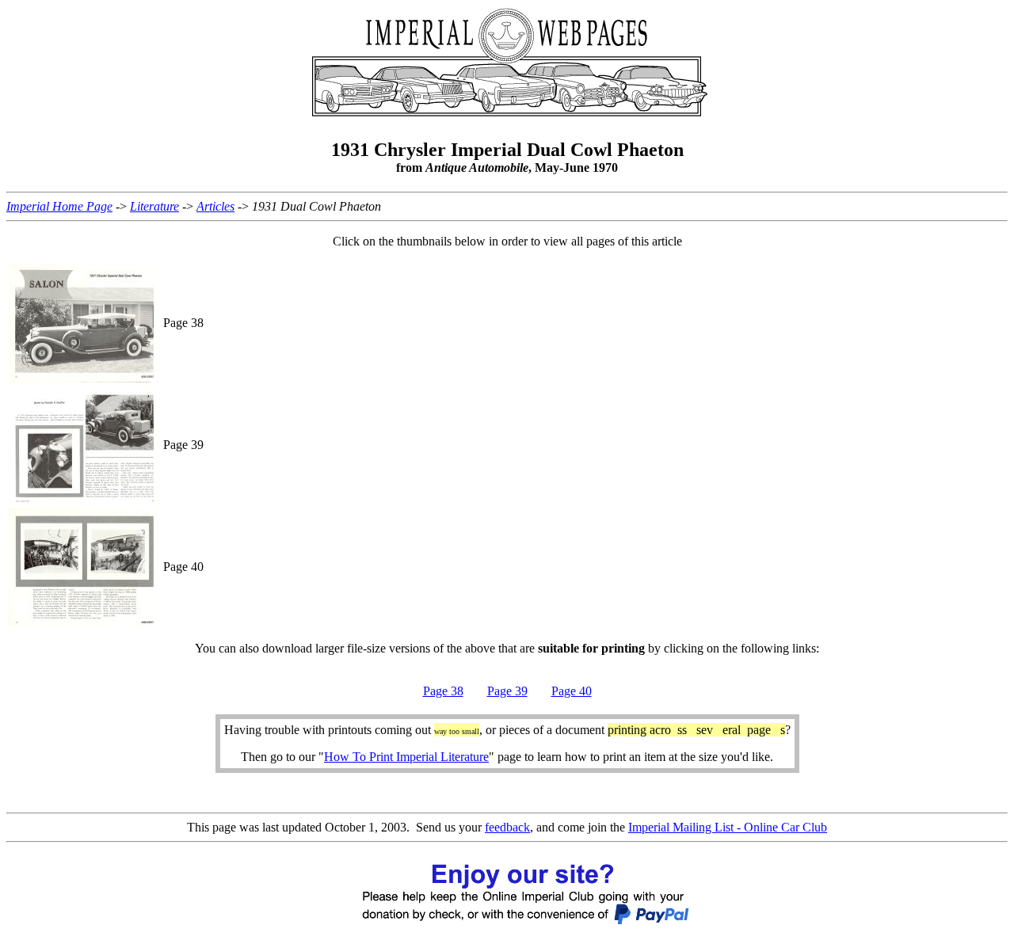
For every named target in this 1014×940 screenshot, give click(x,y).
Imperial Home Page (59, 206)
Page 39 (507, 691)
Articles (215, 206)
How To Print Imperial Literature (406, 756)
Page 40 (571, 691)
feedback (507, 827)
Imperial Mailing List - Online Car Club (727, 827)
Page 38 (443, 691)
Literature (154, 206)
